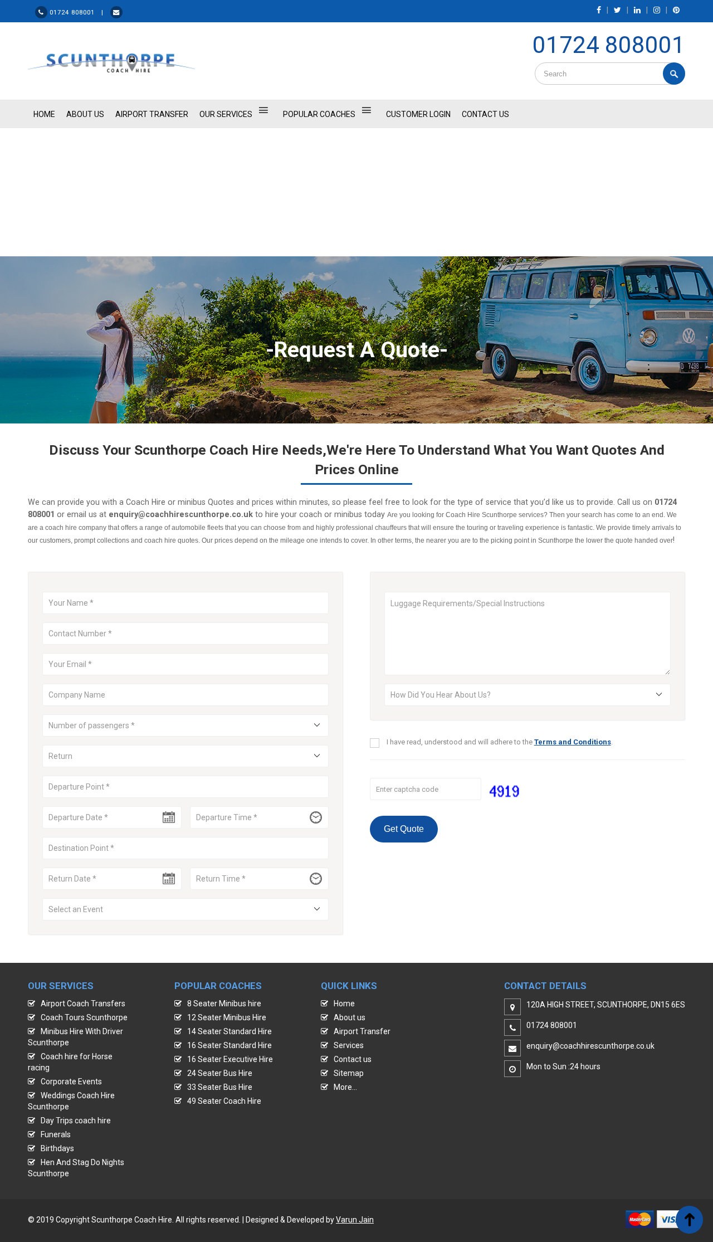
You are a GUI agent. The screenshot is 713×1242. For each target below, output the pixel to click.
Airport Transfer (151, 114)
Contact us (353, 1059)
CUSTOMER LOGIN (418, 114)
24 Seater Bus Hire (219, 1073)
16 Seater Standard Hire (229, 1045)
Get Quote (404, 829)
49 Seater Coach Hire (224, 1101)
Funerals (56, 1134)
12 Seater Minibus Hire (226, 1017)
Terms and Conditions (572, 742)
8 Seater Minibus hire (224, 1003)
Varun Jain (355, 1219)
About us (349, 1017)
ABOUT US (85, 114)
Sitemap (349, 1073)
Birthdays (57, 1148)
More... (345, 1087)
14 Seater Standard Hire (229, 1031)
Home (344, 1003)
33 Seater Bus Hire (219, 1087)
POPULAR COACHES (319, 114)
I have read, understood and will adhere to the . (500, 742)
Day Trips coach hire (76, 1120)
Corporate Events (71, 1081)
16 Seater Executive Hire (230, 1059)
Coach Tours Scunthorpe (84, 1017)
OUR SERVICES (225, 114)
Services (349, 1045)
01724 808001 (609, 45)
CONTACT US (485, 114)
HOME (44, 114)
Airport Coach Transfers (83, 1003)
